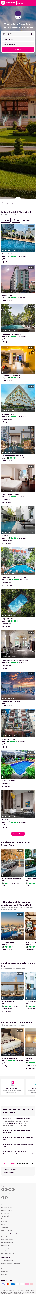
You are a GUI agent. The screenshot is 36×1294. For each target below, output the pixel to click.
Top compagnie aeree (7, 1260)
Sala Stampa (4, 1227)
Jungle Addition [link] (7, 619)
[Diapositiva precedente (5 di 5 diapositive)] (3, 238)
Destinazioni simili (23, 1164)
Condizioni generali (6, 1207)
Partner (3, 1224)
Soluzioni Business (6, 1230)
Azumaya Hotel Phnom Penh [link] (11, 878)
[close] (3, 213)
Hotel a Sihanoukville (9, 1172)
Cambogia (16, 203)
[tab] (8, 1163)
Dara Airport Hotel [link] (8, 414)
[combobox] (6, 220)
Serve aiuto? (4, 1237)
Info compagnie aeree (7, 1242)
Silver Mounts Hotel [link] (8, 739)
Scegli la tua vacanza (7, 1268)
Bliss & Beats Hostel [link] (8, 780)
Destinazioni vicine (8, 1164)
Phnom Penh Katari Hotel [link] (10, 494)
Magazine (4, 1274)
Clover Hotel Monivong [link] (9, 254)
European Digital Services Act (9, 1248)
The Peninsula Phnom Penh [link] (11, 820)
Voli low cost (4, 1266)
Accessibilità (4, 1251)
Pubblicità (4, 1221)
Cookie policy (5, 1213)
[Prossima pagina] (33, 1163)
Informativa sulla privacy (7, 1210)
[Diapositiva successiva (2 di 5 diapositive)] (33, 238)
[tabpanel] (18, 1171)
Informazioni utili (5, 1245)
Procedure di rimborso (7, 1239)
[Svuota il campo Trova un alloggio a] (32, 34)
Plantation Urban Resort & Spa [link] (12, 334)
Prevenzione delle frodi (7, 1253)
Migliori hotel (5, 1271)
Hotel (10, 203)
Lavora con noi (5, 1219)
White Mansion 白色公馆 (14, 1123)
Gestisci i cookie (5, 1216)
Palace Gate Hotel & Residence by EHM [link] (15, 660)
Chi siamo (4, 1205)
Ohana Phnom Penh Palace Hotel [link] (13, 455)
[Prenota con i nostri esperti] (26, 3)
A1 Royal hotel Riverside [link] (10, 1058)
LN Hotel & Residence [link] (9, 942)
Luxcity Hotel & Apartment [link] (11, 701)
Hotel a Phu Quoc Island (9, 1169)
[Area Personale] (30, 2)
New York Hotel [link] (7, 295)
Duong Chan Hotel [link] (8, 1001)
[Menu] (34, 3)
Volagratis (3, 203)
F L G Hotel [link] (5, 536)
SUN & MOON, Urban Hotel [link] (11, 375)
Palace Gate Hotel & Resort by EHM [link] (14, 577)
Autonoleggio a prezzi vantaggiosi (10, 1263)
